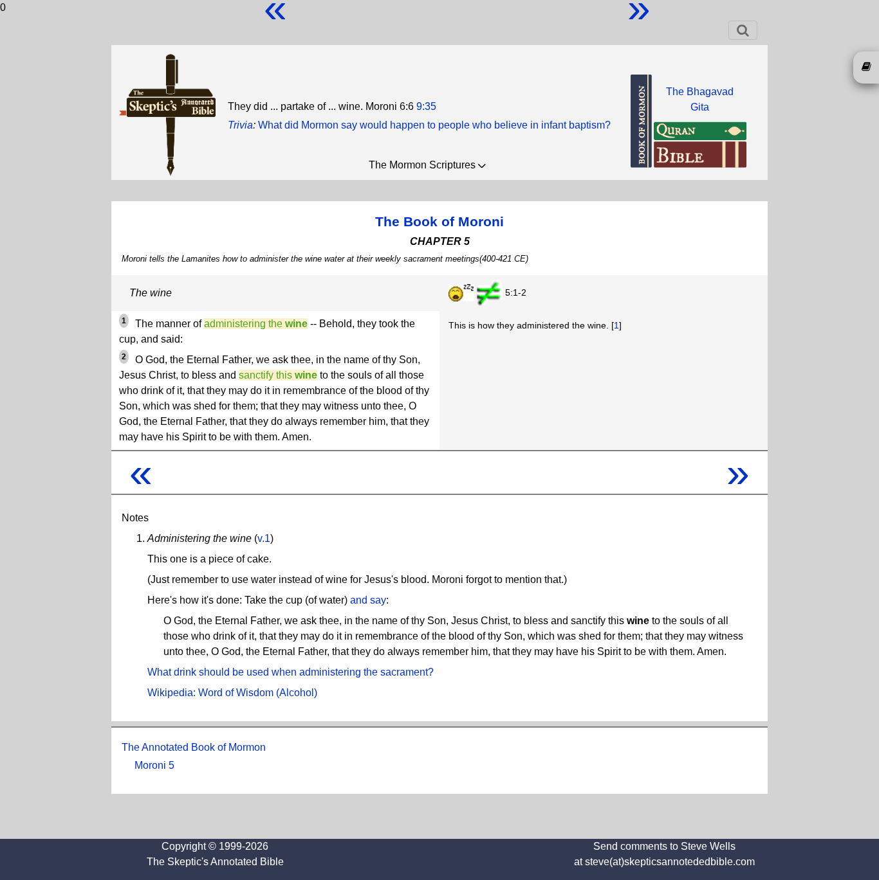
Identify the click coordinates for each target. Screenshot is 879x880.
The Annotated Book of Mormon (194, 747)
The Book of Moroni (439, 221)
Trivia (240, 125)
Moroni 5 (154, 765)
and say (368, 600)
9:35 (426, 106)
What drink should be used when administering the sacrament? (290, 672)
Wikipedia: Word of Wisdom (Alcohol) (232, 692)
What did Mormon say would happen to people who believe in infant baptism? (434, 125)
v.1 (263, 538)
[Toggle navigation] (742, 30)
